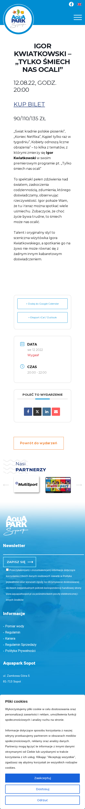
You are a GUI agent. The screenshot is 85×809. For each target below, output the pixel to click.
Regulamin (12, 632)
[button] (78, 17)
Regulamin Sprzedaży (21, 645)
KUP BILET (29, 104)
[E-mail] (56, 412)
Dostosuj (42, 789)
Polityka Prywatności (20, 651)
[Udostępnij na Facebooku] (28, 412)
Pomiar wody (14, 626)
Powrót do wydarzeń (38, 443)
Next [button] (79, 485)
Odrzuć (42, 800)
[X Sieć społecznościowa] (37, 412)
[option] (22, 485)
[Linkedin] (46, 412)
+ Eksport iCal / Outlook (42, 317)
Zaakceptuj (42, 778)
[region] (42, 752)
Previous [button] (6, 485)
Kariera (10, 638)
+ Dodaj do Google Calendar (42, 303)
